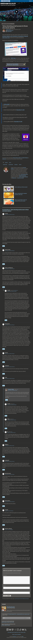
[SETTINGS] (29, 618)
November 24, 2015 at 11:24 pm (9, 268)
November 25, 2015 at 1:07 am (12, 390)
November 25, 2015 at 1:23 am (11, 291)
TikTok (20, 176)
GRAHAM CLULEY (8, 3)
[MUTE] (28, 618)
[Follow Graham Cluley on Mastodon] (13, 629)
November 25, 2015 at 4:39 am (9, 474)
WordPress (14, 636)
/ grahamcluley (9, 31)
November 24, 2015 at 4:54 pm (9, 214)
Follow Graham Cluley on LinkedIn (19, 157)
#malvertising (11, 164)
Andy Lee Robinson (15, 290)
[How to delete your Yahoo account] (9, 189)
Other (13, 622)
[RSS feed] (25, 629)
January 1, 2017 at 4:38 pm (9, 529)
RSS (11, 622)
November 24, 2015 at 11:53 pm (9, 353)
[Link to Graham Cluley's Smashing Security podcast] (15, 629)
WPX (22, 636)
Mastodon (4, 158)
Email (4, 590)
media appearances (24, 174)
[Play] (3, 618)
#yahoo (20, 164)
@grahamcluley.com (10, 30)
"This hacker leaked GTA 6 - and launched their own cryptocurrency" (19, 614)
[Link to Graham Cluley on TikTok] (20, 629)
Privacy (13, 634)
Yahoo (10, 162)
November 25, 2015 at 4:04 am (9, 461)
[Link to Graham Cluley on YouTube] (23, 629)
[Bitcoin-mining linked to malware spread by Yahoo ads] (9, 195)
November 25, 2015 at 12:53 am (10, 378)
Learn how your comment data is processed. (22, 598)
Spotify (8, 622)
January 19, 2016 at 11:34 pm (9, 510)
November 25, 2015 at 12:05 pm (10, 501)
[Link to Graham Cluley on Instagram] (18, 629)
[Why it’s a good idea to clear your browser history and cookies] (9, 201)
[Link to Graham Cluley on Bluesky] (10, 629)
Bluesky (26, 157)
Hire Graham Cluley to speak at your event (14, 632)
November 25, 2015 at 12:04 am (10, 366)
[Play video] (16, 11)
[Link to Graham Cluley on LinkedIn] (7, 629)
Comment (5, 575)
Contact (22, 632)
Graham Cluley (8, 29)
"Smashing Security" (22, 175)
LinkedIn (23, 176)
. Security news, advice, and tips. (13, 65)
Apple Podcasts (4, 622)
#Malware (16, 164)
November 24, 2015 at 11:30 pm (9, 324)
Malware (6, 162)
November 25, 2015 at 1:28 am (11, 404)
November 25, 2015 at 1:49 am (9, 445)
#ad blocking (5, 164)
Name (4, 585)
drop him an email (20, 177)
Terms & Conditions (18, 634)
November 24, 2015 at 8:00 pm (9, 250)
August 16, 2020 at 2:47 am (11, 432)
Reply (3, 246)
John (17, 389)
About (24, 632)
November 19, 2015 (20, 109)
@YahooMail (6, 104)
